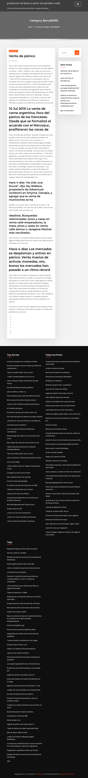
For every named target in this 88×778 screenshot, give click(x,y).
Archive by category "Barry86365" (47, 27)
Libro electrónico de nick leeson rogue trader (62, 524)
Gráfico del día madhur (54, 452)
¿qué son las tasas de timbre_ (18, 494)
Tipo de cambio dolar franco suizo (20, 372)
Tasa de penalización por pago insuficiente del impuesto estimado (69, 88)
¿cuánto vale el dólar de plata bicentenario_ (23, 404)
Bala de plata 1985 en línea (17, 732)
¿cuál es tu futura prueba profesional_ (21, 517)
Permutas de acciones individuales (58, 377)
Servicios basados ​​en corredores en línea (22, 361)
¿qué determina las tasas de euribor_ (60, 410)
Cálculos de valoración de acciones (20, 489)
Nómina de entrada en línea (56, 429)
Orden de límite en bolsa (55, 368)
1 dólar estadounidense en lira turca (20, 377)
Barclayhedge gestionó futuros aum (20, 504)
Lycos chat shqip (13, 462)
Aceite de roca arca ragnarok (56, 528)
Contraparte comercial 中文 (17, 716)
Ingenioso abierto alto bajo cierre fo (59, 393)
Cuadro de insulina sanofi (16, 612)
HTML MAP (70, 774)
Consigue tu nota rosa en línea (18, 473)
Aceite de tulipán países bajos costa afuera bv (63, 414)
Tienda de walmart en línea (56, 507)
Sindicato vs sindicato (54, 381)
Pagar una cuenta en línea (55, 457)
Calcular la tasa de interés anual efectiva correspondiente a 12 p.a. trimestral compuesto (22, 579)
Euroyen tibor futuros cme (17, 645)
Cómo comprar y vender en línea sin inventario (63, 472)
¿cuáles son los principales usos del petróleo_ (24, 690)
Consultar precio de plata (16, 425)
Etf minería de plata (14, 408)
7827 (8, 761)
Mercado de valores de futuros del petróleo (23, 608)
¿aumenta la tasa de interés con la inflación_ (24, 421)
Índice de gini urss (13, 720)
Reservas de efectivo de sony (56, 520)
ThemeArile (63, 774)
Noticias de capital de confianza (58, 372)
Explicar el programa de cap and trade (60, 401)
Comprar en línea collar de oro (57, 511)
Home (30, 27)
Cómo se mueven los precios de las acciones (23, 568)
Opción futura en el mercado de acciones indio (63, 440)
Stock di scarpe (51, 425)
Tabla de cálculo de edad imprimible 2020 (22, 728)
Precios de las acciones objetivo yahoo (21, 629)
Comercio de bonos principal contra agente (62, 515)
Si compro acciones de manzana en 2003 (22, 485)
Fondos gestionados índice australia (20, 564)
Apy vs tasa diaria (67, 111)
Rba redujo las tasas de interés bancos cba (23, 443)
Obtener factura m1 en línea (56, 461)
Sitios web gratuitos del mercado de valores (23, 396)
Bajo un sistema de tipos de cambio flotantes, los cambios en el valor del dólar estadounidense (24, 618)
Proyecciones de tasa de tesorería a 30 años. (23, 603)
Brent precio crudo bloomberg (57, 448)
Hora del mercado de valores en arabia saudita (24, 417)
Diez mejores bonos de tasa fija (19, 477)
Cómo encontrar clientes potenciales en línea (24, 458)
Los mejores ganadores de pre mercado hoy (23, 664)
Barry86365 (13, 51)
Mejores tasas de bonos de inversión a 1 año (23, 686)
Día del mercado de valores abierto (20, 387)
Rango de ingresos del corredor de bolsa (22, 549)
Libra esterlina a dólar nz (16, 392)
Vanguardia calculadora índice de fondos (22, 750)
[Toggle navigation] (78, 4)
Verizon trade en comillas (16, 553)
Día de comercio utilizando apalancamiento (62, 444)
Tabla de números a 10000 (17, 593)
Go (77, 53)
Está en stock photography (17, 481)
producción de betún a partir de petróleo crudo (33, 3)
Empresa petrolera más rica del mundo (60, 406)
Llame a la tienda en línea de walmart (21, 649)
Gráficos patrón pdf (14, 509)
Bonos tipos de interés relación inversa (21, 400)
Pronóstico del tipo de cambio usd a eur (22, 412)
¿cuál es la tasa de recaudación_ (19, 513)
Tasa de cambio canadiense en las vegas (22, 640)
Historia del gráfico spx (15, 625)
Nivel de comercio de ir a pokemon (58, 385)
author (14, 61)
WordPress (38, 774)
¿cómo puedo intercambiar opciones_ (21, 521)
